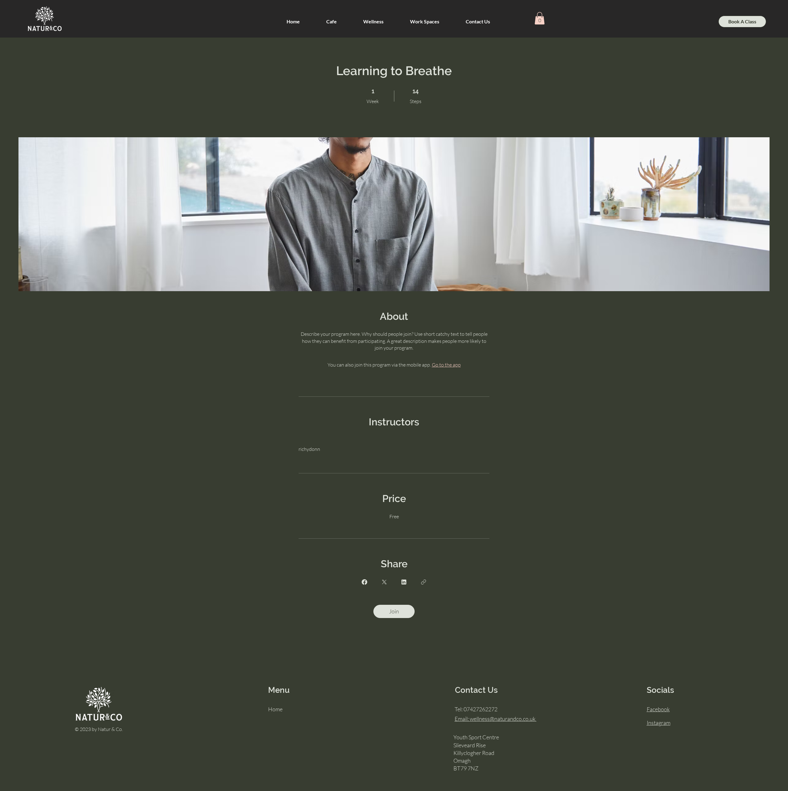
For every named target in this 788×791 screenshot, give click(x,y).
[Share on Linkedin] (404, 582)
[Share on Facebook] (364, 582)
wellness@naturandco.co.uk (496, 718)
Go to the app (446, 365)
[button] (373, 21)
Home (275, 709)
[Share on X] (384, 582)
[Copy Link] (423, 582)
